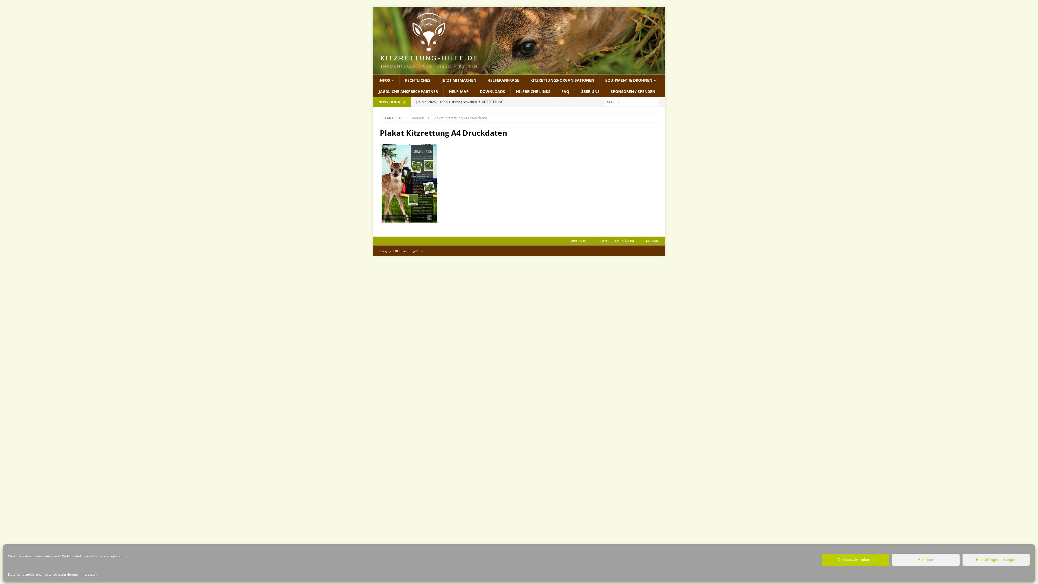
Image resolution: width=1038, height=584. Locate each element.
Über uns (590, 91)
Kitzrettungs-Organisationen (562, 80)
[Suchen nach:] (631, 101)
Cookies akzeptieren (855, 559)
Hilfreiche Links (533, 91)
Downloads (492, 91)
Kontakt (653, 241)
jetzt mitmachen (458, 80)
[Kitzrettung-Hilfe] (519, 71)
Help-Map (459, 91)
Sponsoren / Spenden (633, 91)
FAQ (565, 91)
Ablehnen (926, 559)
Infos (384, 80)
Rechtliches (417, 80)
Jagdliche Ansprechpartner (408, 91)
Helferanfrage (503, 80)
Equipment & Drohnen (628, 80)
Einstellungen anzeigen (996, 559)
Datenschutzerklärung (25, 574)
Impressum (89, 574)
